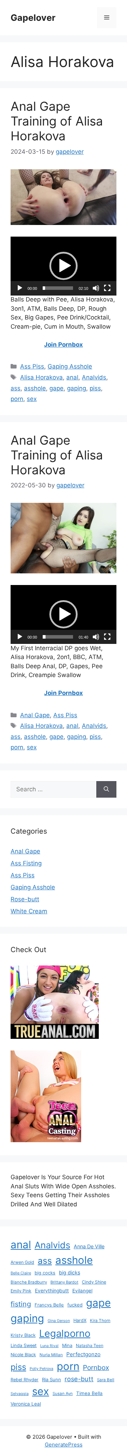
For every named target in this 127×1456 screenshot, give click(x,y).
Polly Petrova (41, 1368)
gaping (76, 388)
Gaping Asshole (70, 366)
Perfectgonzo (83, 1354)
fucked (75, 1305)
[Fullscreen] (107, 288)
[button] (63, 266)
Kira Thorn (100, 1320)
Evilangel (82, 1290)
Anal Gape (35, 715)
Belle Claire (21, 1273)
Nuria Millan (51, 1354)
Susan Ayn (63, 1393)
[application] (63, 266)
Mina (67, 1345)
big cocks (45, 1272)
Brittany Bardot (64, 1282)
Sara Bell (105, 1379)
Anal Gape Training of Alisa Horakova (57, 121)
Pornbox (96, 1367)
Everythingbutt (52, 1290)
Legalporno (64, 1333)
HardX (79, 1320)
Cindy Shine (94, 1282)
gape (56, 388)
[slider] (58, 288)
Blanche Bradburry (29, 1282)
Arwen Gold (22, 1262)
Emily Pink (21, 1290)
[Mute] (95, 288)
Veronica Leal (26, 1404)
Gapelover (33, 17)
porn (17, 398)
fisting (21, 1304)
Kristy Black (23, 1335)
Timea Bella (89, 1393)
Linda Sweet (24, 1345)
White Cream (29, 911)
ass (15, 388)
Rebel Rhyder (24, 1379)
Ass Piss (32, 366)
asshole (35, 388)
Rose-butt (25, 899)
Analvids (94, 377)
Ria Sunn (51, 1379)
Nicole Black (23, 1354)
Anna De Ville (89, 1246)
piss (95, 388)
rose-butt (79, 1379)
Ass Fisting (26, 863)
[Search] (106, 789)
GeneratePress (64, 1444)
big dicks (69, 1272)
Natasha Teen (89, 1345)
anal (72, 377)
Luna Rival (49, 1346)
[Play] (19, 288)
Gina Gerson (59, 1320)
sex (32, 398)
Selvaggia (20, 1393)
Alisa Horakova (41, 377)
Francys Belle (49, 1305)
